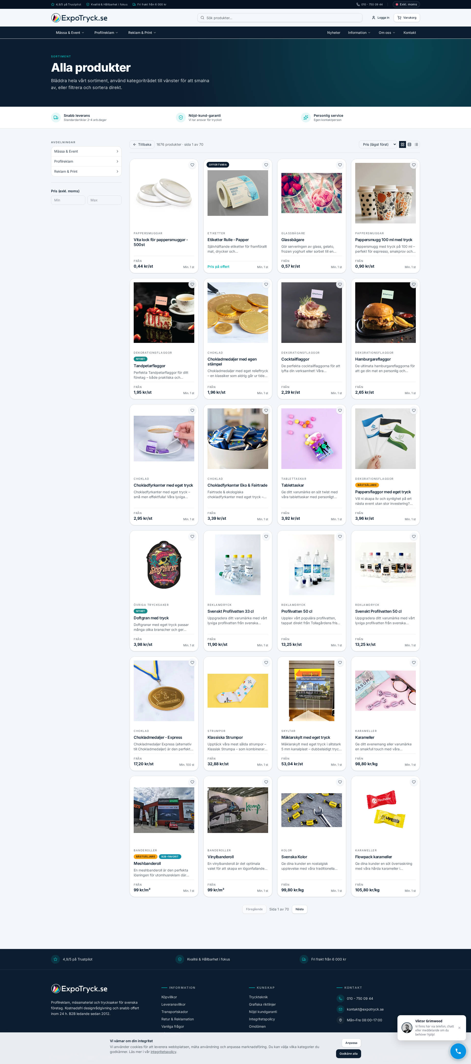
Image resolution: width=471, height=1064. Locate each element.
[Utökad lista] (409, 144)
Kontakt (410, 32)
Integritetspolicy (262, 1019)
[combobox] (279, 17)
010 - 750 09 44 (372, 4)
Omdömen (257, 1026)
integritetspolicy (163, 1052)
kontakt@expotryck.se (365, 1009)
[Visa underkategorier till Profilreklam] (117, 161)
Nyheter (333, 32)
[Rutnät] (402, 144)
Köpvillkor (169, 997)
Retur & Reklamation (177, 1019)
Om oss (385, 32)
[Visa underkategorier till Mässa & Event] (117, 151)
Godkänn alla (349, 1053)
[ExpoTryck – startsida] (79, 18)
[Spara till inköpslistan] (192, 165)
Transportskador (174, 1012)
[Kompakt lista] (416, 144)
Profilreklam (104, 32)
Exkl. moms (408, 4)
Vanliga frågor (172, 1026)
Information (357, 32)
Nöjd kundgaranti (263, 1012)
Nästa (300, 909)
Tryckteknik (258, 997)
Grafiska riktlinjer (262, 1004)
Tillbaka (144, 144)
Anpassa (351, 1043)
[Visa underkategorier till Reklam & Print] (117, 171)
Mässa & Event (68, 32)
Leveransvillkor (173, 1004)
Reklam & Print (140, 32)
